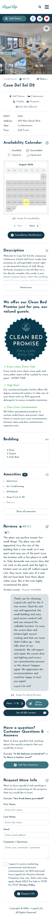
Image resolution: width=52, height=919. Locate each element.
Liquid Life (37, 908)
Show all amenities (26, 511)
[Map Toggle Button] (33, 19)
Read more (26, 287)
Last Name (9, 817)
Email (6, 829)
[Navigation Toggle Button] (47, 7)
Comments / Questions (15, 842)
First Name (9, 804)
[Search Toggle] (40, 7)
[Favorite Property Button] (46, 28)
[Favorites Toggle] (47, 19)
